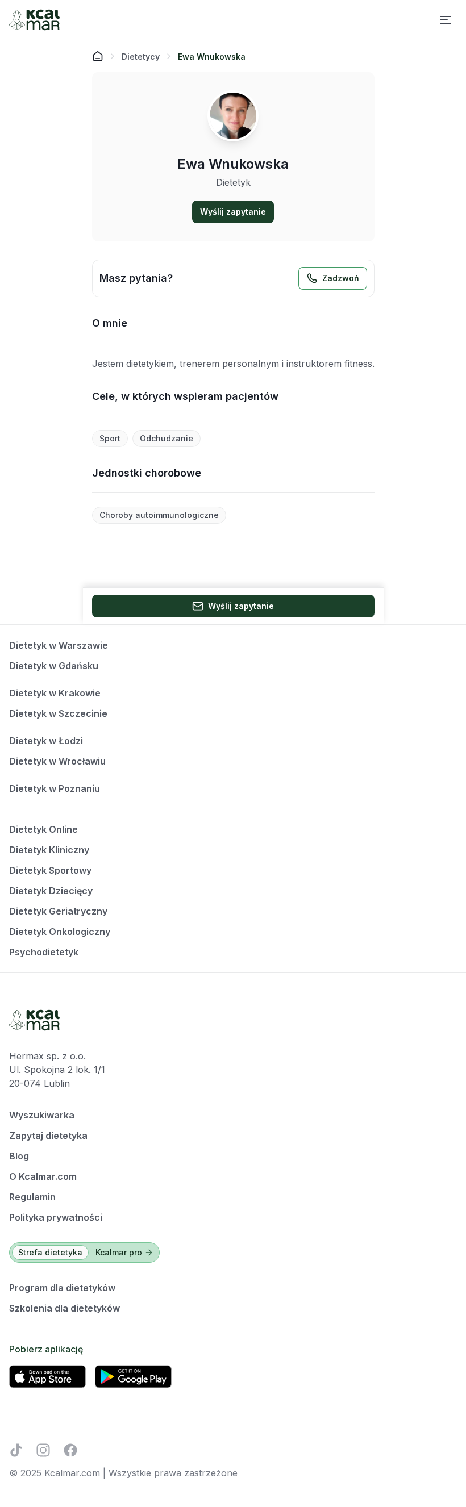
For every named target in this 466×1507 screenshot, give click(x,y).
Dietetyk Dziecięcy (51, 890)
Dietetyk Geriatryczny (58, 911)
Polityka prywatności (55, 1217)
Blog (19, 1156)
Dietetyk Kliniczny (49, 849)
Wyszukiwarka (41, 1115)
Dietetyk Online (43, 829)
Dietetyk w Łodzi (46, 740)
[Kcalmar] (34, 20)
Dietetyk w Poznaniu (54, 788)
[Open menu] (445, 20)
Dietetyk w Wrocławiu (57, 761)
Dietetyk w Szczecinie (58, 713)
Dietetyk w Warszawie (58, 645)
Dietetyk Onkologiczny (59, 931)
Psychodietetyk (43, 952)
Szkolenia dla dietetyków (64, 1308)
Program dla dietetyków (62, 1287)
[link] (212, 56)
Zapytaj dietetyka (48, 1135)
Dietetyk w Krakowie (55, 693)
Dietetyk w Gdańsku (53, 665)
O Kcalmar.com (43, 1176)
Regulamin (32, 1197)
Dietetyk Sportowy (50, 870)
